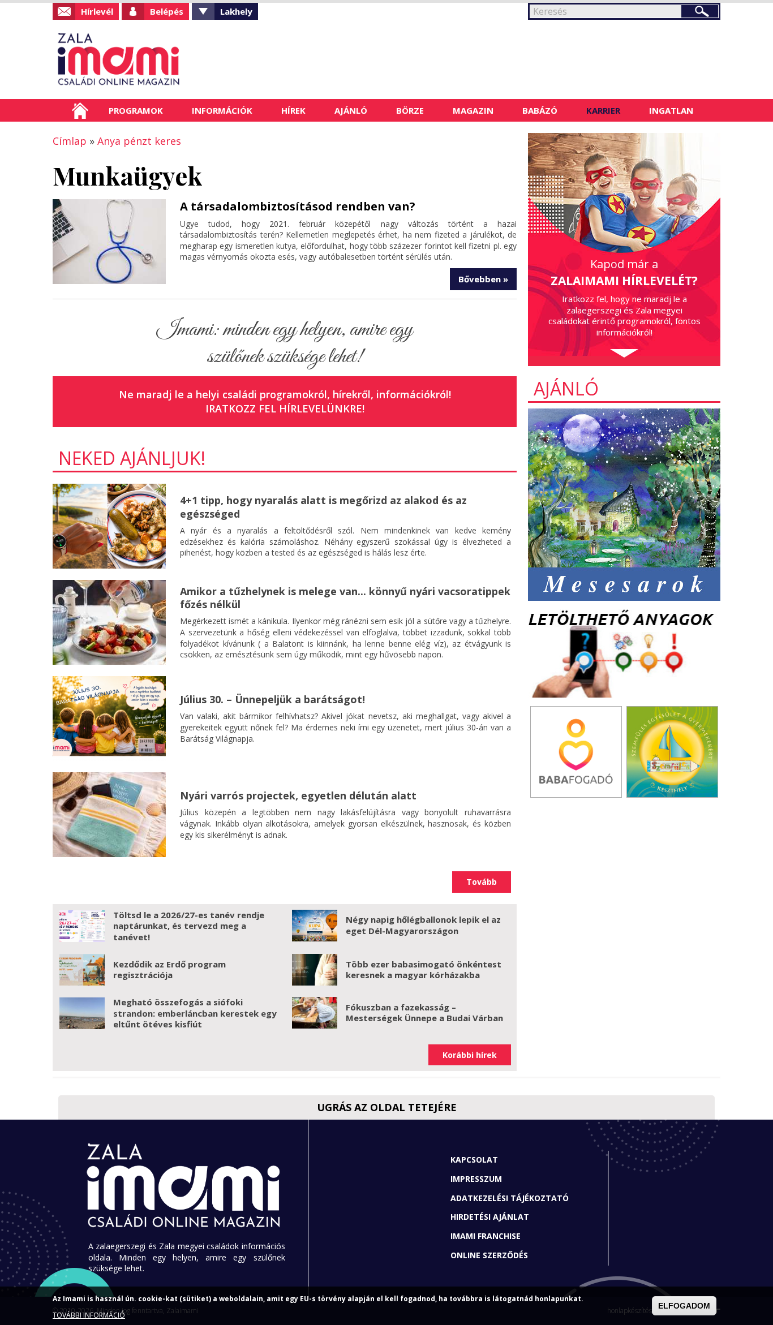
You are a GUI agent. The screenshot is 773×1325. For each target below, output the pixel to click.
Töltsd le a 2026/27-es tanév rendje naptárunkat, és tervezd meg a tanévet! (188, 926)
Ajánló (350, 110)
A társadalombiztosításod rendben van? (297, 206)
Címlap (80, 110)
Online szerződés (489, 1255)
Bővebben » (483, 279)
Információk (222, 110)
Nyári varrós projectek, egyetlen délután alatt (298, 795)
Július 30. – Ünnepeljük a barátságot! (272, 699)
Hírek (293, 110)
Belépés (166, 11)
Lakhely (236, 11)
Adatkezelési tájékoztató (509, 1198)
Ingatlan (671, 110)
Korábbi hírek (470, 1054)
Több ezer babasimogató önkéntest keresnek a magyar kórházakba (423, 969)
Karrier (603, 110)
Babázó (539, 110)
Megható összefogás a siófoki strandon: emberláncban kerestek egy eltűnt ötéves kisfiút (195, 1013)
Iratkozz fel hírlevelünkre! (284, 408)
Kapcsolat (474, 1159)
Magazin (473, 110)
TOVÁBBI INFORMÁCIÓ (89, 1315)
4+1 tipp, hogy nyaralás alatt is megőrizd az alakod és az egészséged (323, 506)
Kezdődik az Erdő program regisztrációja (169, 969)
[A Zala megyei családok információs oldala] (156, 59)
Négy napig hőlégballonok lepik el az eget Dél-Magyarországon (423, 925)
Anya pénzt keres (139, 141)
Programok (136, 110)
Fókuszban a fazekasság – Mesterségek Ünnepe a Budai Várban (424, 1012)
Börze (410, 110)
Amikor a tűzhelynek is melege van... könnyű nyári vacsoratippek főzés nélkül (345, 597)
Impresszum (476, 1178)
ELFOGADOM (684, 1305)
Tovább (481, 881)
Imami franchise (485, 1236)
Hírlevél (97, 11)
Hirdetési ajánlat (489, 1216)
